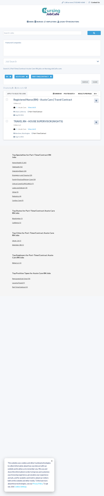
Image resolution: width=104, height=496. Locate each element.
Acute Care (22, 107)
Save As (85, 82)
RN (17, 107)
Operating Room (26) (19, 171)
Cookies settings (20, 487)
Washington (26, 133)
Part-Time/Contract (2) (20, 287)
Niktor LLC (17, 103)
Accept (51, 461)
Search (94, 33)
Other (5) (15, 192)
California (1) (16, 223)
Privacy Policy (38, 484)
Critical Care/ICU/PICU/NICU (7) (23, 184)
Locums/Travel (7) (18, 283)
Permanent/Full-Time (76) (21, 279)
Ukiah (17, 112)
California (22, 112)
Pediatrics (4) (16, 196)
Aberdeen (18, 133)
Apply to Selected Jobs (16, 94)
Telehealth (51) (17, 167)
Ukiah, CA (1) (16, 241)
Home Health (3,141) (19, 163)
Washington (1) (17, 218)
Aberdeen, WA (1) (18, 245)
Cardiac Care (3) (17, 200)
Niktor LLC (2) (16, 263)
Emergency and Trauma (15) (22, 175)
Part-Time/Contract (35, 112)
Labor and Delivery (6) (19, 188)
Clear (95, 82)
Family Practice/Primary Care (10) (24, 179)
